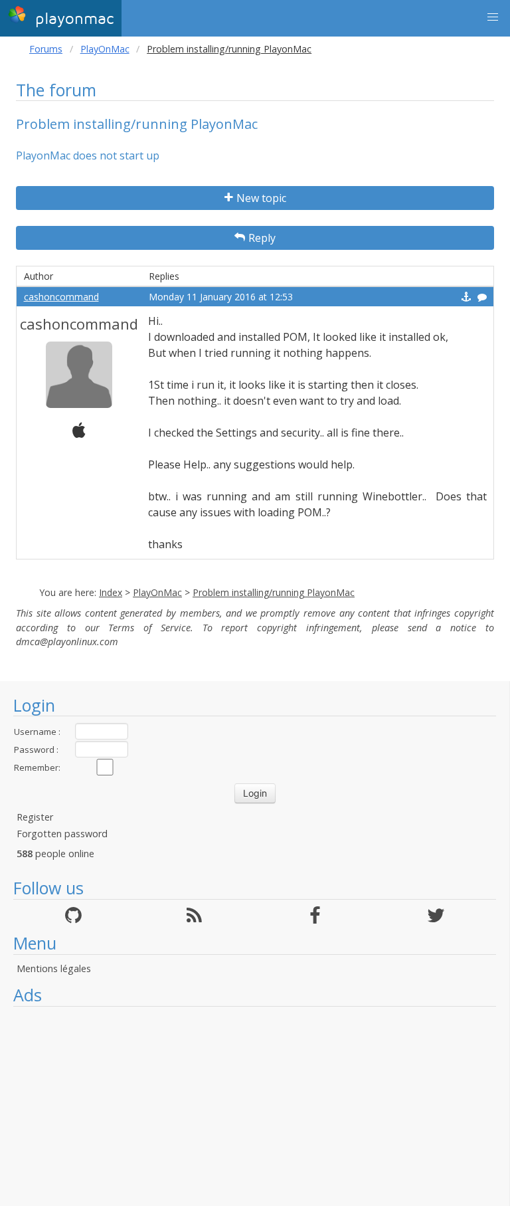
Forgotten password (62, 833)
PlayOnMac (104, 49)
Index (110, 592)
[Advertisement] (254, 1106)
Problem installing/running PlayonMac (274, 592)
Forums (45, 49)
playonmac (72, 19)
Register (35, 817)
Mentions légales (54, 968)
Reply (262, 238)
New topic (261, 198)
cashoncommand (61, 296)
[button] (492, 17)
